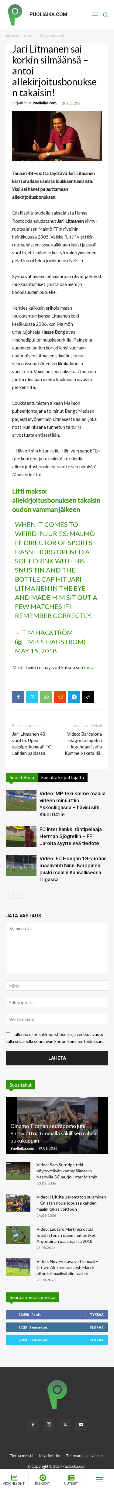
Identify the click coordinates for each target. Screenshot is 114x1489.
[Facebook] (18, 697)
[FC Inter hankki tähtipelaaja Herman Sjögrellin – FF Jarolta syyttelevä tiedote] (21, 836)
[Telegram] (74, 697)
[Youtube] (81, 1425)
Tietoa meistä (21, 1455)
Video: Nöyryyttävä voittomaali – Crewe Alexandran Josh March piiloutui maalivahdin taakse (67, 1267)
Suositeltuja (22, 777)
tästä (89, 667)
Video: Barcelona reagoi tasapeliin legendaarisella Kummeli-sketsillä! (83, 743)
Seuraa (97, 1327)
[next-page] (19, 895)
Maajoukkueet (52, 35)
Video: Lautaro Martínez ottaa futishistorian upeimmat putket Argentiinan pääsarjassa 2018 (66, 1235)
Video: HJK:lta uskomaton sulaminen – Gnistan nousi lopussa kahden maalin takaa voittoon (71, 1203)
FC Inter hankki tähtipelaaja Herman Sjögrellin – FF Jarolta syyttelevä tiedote (71, 836)
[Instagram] (49, 1425)
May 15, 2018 (36, 651)
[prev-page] (10, 895)
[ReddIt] (60, 697)
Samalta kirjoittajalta (62, 777)
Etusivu (12, 35)
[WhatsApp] (46, 697)
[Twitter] (32, 697)
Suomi (29, 35)
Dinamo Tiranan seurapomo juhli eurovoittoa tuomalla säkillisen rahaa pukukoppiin (53, 1133)
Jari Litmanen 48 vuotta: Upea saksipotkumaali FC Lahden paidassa (31, 743)
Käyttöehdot (49, 1455)
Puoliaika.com (45, 103)
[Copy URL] (88, 697)
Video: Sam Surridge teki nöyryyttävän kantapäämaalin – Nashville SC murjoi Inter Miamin (66, 1170)
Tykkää (97, 1314)
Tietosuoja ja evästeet (85, 1455)
